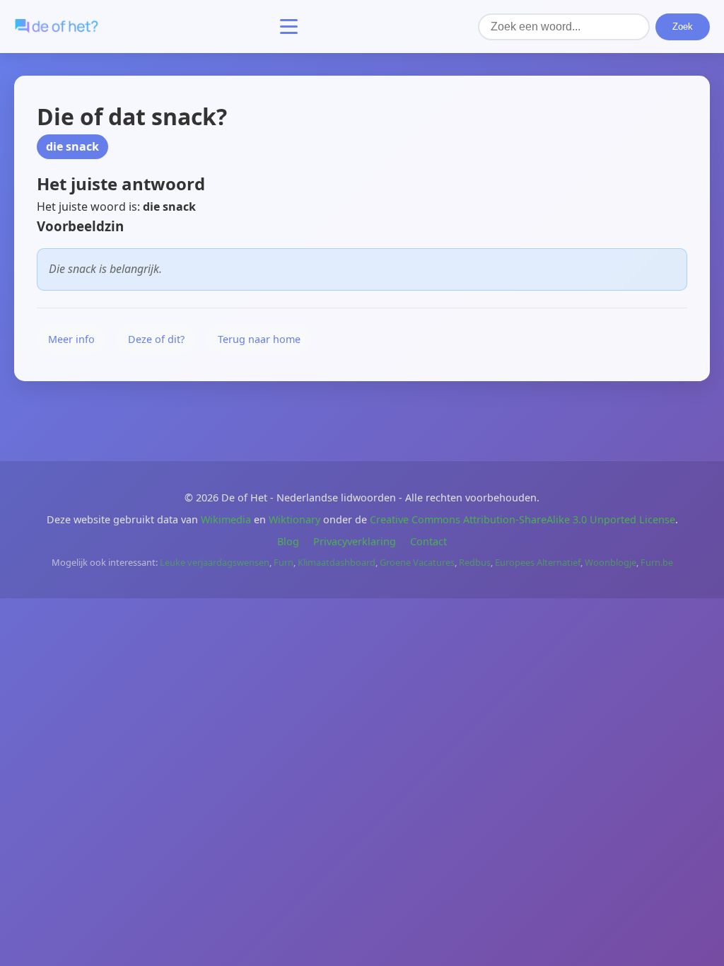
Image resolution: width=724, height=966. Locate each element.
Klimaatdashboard (336, 562)
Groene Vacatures (417, 562)
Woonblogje (610, 562)
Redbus (475, 562)
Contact (428, 541)
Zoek (682, 26)
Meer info (71, 339)
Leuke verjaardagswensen (214, 562)
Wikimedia (226, 519)
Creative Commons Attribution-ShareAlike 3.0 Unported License (522, 519)
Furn (283, 562)
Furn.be (657, 562)
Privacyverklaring (354, 541)
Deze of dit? (156, 339)
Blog (288, 541)
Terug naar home (259, 339)
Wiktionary (294, 519)
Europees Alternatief (537, 562)
